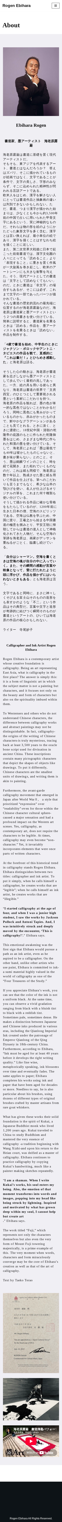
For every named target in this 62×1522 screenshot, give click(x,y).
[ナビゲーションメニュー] (56, 5)
